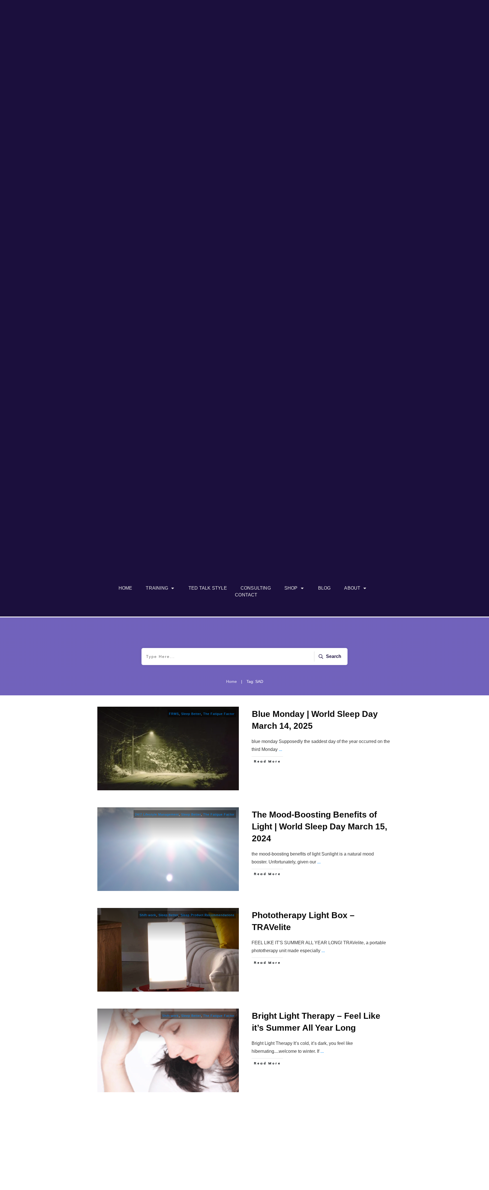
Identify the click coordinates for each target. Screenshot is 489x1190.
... (280, 749)
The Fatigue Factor (219, 713)
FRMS (174, 713)
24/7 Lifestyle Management (157, 814)
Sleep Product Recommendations (208, 915)
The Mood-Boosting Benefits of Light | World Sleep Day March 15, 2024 (319, 826)
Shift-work (148, 915)
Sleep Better (191, 713)
